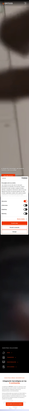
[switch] (25, 205)
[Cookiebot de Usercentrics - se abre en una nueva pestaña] (21, 178)
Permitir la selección (14, 227)
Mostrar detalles (21, 219)
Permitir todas (14, 223)
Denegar (15, 231)
